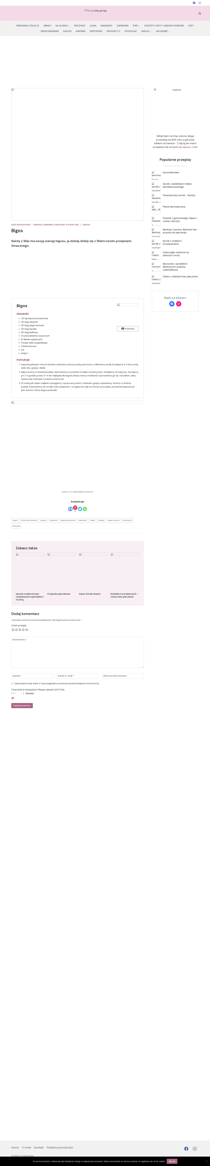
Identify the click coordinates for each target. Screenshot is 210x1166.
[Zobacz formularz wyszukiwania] (199, 13)
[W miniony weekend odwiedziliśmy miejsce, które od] (92, 872)
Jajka (93, 25)
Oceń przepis (18, 625)
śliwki (92, 520)
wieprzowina (114, 520)
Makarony (106, 25)
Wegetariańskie (50, 31)
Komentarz (19, 639)
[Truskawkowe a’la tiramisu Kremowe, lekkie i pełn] (66, 826)
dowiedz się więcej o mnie (183, 147)
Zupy (191, 25)
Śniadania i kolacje (27, 25)
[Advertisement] (105, 57)
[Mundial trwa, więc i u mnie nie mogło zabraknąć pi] (13, 852)
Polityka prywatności (60, 1147)
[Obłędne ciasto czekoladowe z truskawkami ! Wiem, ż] (144, 930)
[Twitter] (80, 509)
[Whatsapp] (85, 509)
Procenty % (113, 31)
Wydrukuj (129, 328)
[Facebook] (194, 2)
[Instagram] (199, 2)
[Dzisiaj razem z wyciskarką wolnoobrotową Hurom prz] (197, 788)
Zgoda (172, 1161)
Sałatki (67, 31)
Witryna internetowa (114, 675)
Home (15, 1147)
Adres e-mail (66, 675)
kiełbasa (83, 520)
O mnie (26, 1147)
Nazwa (17, 675)
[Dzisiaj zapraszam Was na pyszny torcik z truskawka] (171, 906)
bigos (15, 520)
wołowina (127, 520)
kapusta (53, 520)
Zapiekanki (123, 25)
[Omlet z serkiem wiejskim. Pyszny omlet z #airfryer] (39, 773)
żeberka (16, 526)
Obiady (47, 25)
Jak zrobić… (162, 31)
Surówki (80, 31)
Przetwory (96, 31)
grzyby (43, 520)
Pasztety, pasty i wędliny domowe (164, 25)
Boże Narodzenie (20, 224)
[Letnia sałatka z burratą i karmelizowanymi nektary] (118, 795)
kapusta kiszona (68, 520)
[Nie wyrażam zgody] (206, 1161)
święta (101, 520)
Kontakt (39, 1147)
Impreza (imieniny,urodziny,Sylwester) (56, 224)
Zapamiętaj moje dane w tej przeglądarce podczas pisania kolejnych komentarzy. (56, 683)
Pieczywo (79, 25)
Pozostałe (131, 31)
